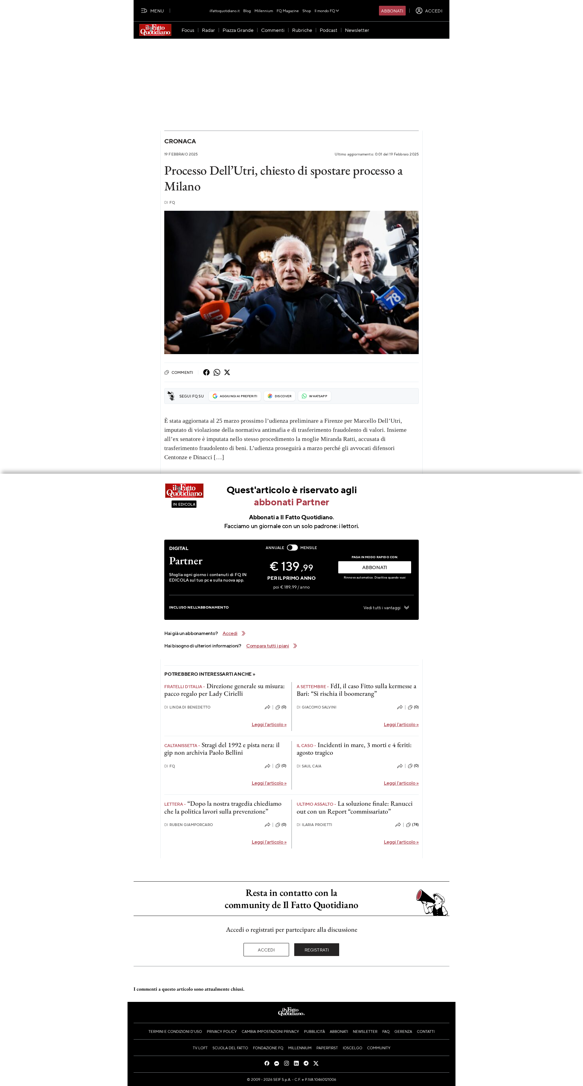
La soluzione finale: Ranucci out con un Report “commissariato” (355, 807)
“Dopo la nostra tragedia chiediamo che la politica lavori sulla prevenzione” (222, 807)
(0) (283, 707)
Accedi (266, 949)
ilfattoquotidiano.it (225, 10)
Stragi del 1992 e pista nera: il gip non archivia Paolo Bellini (222, 748)
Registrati (317, 949)
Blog (247, 10)
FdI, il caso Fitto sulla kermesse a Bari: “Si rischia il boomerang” (356, 689)
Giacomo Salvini (317, 707)
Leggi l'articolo (269, 724)
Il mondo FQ (325, 10)
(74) (415, 824)
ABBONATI (374, 567)
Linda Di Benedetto (187, 707)
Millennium (263, 10)
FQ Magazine (288, 10)
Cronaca (180, 141)
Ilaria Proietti (314, 824)
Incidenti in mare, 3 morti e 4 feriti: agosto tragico (354, 748)
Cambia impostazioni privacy (270, 1031)
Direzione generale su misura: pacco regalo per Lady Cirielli (224, 689)
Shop (306, 10)
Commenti (182, 372)
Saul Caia (309, 766)
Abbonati (392, 10)
